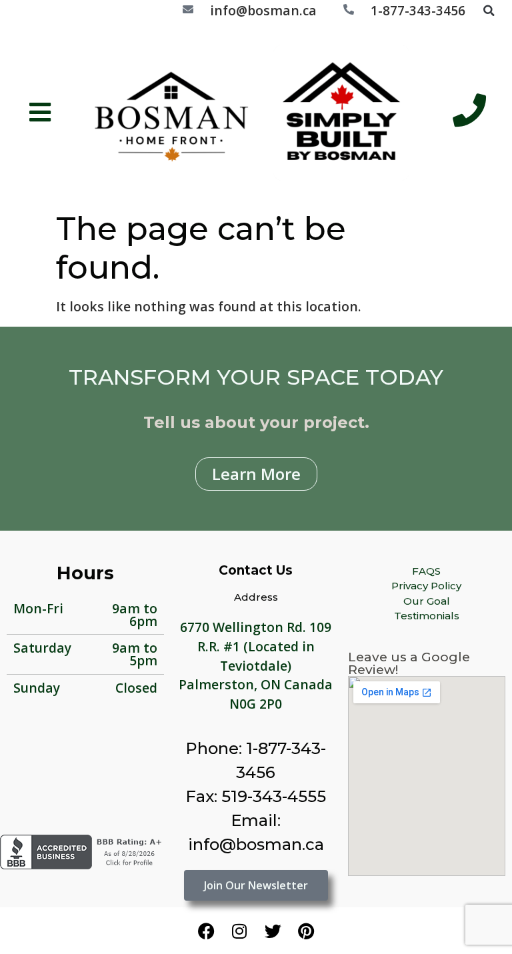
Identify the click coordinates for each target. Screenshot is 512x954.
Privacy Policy (426, 585)
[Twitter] (272, 930)
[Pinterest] (306, 930)
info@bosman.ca (263, 10)
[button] (489, 11)
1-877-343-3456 (418, 10)
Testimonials (426, 615)
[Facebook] (206, 930)
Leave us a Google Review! (409, 663)
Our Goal (426, 601)
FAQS (426, 571)
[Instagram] (239, 930)
